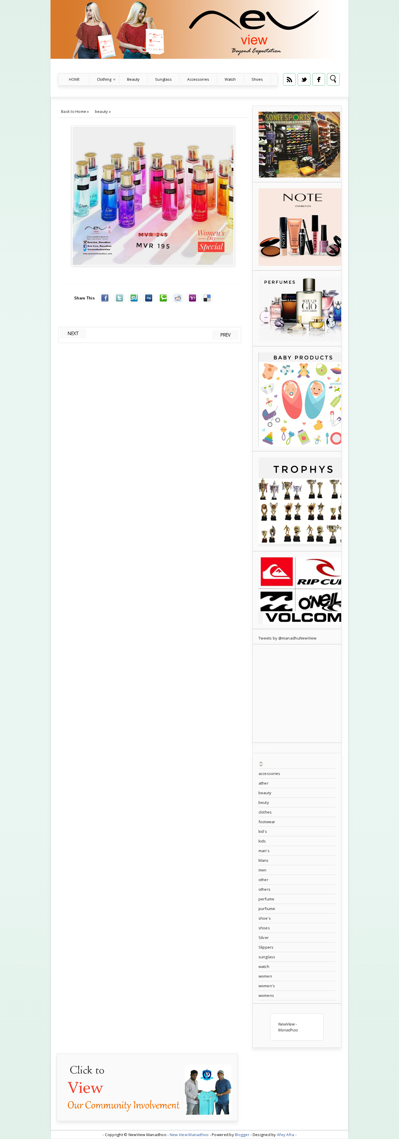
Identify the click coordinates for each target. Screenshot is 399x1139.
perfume (266, 899)
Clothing (104, 79)
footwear (267, 821)
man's (264, 850)
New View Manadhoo (189, 1134)
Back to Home (73, 111)
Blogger (242, 1134)
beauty (101, 111)
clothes (265, 812)
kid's (263, 831)
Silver (264, 937)
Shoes (257, 79)
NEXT (73, 333)
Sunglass (163, 79)
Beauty (133, 79)
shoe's (265, 918)
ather (263, 783)
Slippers (266, 947)
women (265, 976)
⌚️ (261, 763)
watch (264, 966)
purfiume (267, 908)
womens (266, 995)
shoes (264, 928)
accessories (269, 773)
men (262, 870)
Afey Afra (285, 1134)
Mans (264, 860)
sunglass (267, 956)
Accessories (198, 79)
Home (74, 79)
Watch (230, 79)
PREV (225, 335)
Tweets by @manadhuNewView (288, 638)
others (264, 889)
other (263, 879)
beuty (264, 802)
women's (267, 985)
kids (262, 841)
